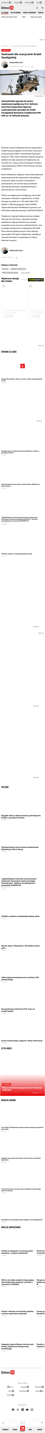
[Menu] (42, 8)
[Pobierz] (32, 66)
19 (24, 1423)
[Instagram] (32, 1410)
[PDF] (16, 257)
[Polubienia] (3, 1423)
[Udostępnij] (42, 1422)
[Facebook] (13, 1410)
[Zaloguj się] (37, 8)
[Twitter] (18, 1410)
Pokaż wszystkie (25, 273)
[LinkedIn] (22, 1410)
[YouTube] (27, 1410)
